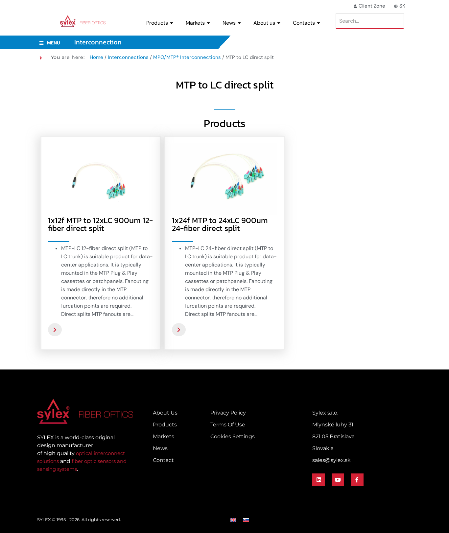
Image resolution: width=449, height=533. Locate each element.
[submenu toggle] (171, 23)
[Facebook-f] (357, 479)
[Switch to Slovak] (246, 519)
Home (96, 57)
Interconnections (128, 57)
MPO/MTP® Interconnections (187, 57)
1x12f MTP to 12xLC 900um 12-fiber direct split (100, 224)
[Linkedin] (318, 479)
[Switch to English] (233, 519)
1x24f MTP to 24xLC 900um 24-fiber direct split (220, 224)
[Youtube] (338, 479)
